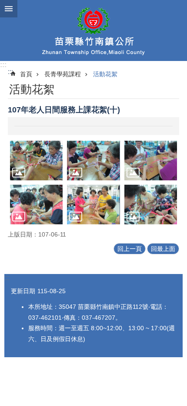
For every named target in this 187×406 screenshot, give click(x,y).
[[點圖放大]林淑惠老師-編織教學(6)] (150, 204)
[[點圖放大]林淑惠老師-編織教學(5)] (93, 204)
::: (3, 64)
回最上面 (163, 248)
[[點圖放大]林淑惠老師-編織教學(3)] (150, 160)
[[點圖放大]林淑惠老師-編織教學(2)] (93, 160)
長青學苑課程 (62, 74)
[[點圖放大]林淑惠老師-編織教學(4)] (36, 204)
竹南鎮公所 (93, 30)
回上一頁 (129, 248)
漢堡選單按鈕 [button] (8, 8)
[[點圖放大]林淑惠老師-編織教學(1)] (36, 160)
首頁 (26, 74)
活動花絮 (105, 74)
